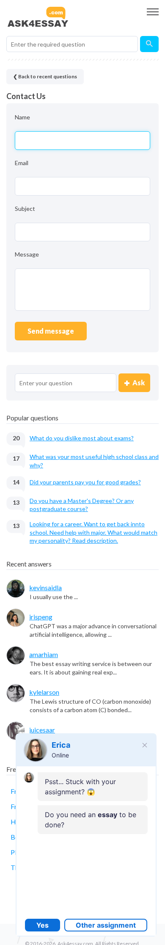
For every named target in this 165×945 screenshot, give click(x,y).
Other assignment (106, 925)
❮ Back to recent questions (45, 76)
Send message (51, 331)
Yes (42, 925)
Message (27, 254)
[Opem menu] (153, 11)
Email (21, 162)
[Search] (149, 44)
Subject (25, 208)
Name (22, 117)
